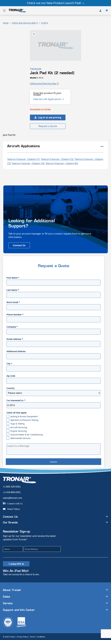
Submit (53, 461)
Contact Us (19, 245)
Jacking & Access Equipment (24, 416)
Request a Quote (48, 126)
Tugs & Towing (17, 423)
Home (6, 23)
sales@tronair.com (12, 498)
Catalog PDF (15, 564)
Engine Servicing (18, 431)
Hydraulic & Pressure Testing (24, 420)
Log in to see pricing (49, 117)
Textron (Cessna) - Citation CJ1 (23, 159)
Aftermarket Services (20, 438)
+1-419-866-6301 (12, 492)
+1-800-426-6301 (12, 486)
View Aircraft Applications (47, 99)
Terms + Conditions (37, 637)
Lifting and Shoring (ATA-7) (25, 23)
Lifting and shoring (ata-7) (44, 83)
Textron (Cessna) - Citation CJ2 (57, 159)
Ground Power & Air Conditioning (26, 434)
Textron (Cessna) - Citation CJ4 (28, 163)
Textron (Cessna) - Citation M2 (61, 163)
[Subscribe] (78, 549)
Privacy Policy (22, 637)
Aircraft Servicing (18, 427)
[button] (4, 10)
